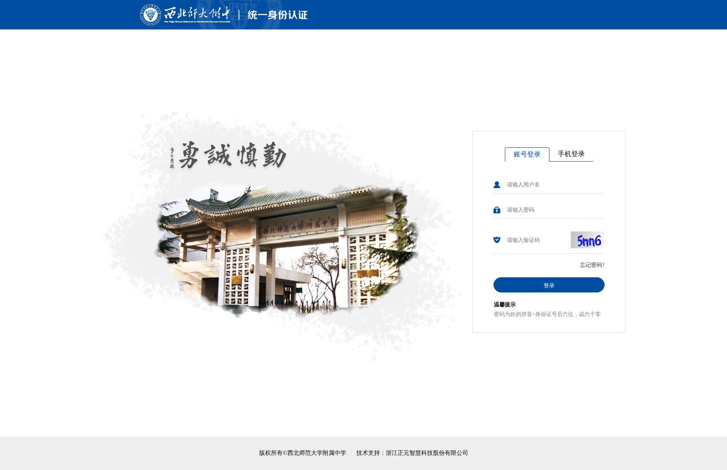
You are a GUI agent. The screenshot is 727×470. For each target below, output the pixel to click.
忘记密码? (592, 265)
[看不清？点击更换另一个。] (588, 239)
